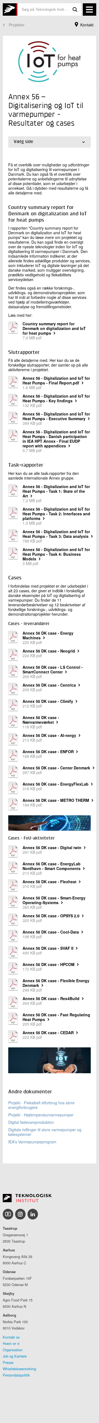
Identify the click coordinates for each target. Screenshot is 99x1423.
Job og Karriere (15, 1356)
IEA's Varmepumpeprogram (32, 1141)
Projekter (16, 24)
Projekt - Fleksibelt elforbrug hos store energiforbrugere (41, 1105)
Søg (75, 9)
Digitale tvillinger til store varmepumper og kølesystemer (44, 1132)
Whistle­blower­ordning (19, 1368)
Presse (8, 1362)
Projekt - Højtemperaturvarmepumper (40, 1115)
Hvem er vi (11, 1343)
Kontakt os (11, 1337)
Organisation (13, 1349)
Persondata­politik (16, 1375)
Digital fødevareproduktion (31, 1122)
